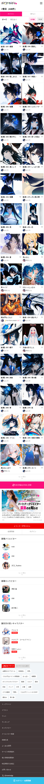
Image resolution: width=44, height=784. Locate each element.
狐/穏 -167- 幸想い (29, 77)
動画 (22, 682)
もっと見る (22, 477)
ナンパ (11, 687)
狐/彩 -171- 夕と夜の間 (31, 197)
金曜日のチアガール (9, 671)
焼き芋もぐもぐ (6, 317)
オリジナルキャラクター (10, 682)
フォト (4, 716)
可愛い (15, 692)
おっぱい (25, 676)
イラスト (5, 710)
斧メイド (4, 287)
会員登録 (11, 531)
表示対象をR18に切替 (23, 485)
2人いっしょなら (29, 287)
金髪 (29, 687)
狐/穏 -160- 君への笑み (31, 137)
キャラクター (6, 728)
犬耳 (17, 687)
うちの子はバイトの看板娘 (11, 676)
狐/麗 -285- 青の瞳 (29, 378)
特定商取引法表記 (8, 764)
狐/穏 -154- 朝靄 (7, 197)
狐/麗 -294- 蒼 (6, 257)
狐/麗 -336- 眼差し (29, 46)
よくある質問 (6, 746)
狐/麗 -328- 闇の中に (8, 137)
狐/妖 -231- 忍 (28, 227)
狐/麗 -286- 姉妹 (7, 378)
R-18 (40, 19)
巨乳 (28, 671)
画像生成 (5, 740)
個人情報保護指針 (8, 758)
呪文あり (13, 19)
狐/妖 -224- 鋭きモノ (30, 317)
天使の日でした (28, 347)
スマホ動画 (6, 692)
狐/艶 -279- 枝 (28, 408)
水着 (23, 687)
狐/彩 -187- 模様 (7, 47)
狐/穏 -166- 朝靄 (7, 107)
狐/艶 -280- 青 (6, 408)
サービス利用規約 (8, 752)
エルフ (29, 682)
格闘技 (34, 676)
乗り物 (12, 697)
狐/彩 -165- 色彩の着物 (31, 438)
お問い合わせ (6, 769)
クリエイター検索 (8, 734)
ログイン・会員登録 (23, 781)
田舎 (4, 687)
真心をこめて (6, 468)
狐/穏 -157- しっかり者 (31, 167)
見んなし (26, 257)
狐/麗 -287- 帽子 (7, 347)
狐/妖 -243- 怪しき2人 (9, 77)
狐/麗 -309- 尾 (6, 227)
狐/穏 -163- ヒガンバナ (31, 107)
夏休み (5, 697)
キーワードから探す (22, 666)
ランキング (6, 722)
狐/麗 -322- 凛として (8, 167)
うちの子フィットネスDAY (29, 692)
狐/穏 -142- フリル (8, 438)
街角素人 (21, 671)
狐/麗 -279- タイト (29, 468)
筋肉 (36, 682)
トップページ (6, 704)
